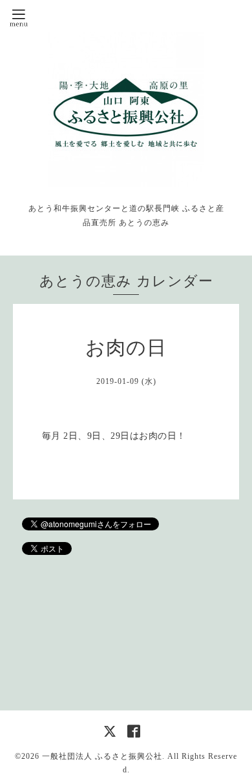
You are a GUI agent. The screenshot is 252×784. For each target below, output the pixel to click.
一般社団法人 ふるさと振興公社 (102, 756)
